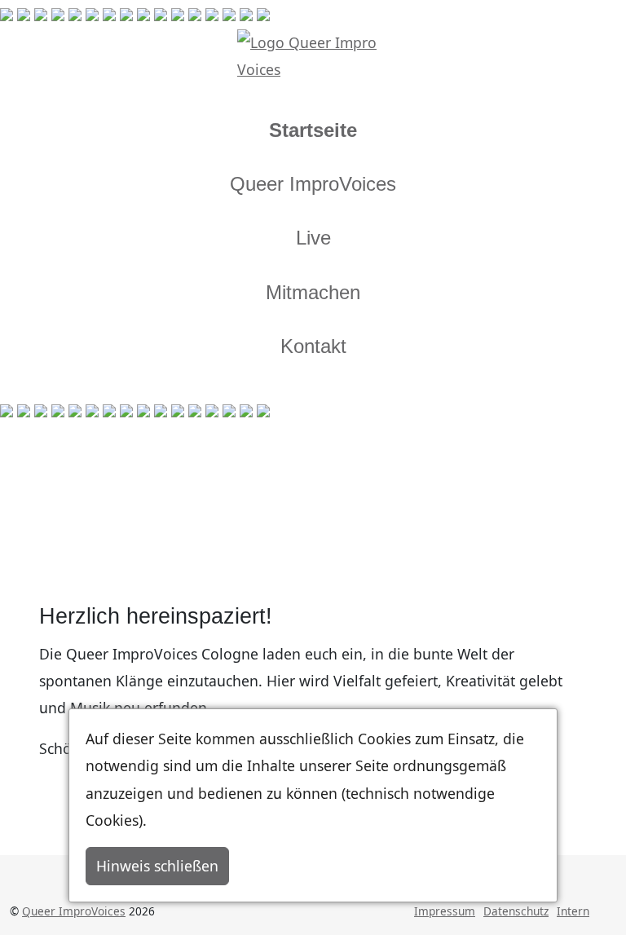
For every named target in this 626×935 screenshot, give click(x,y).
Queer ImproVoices (313, 184)
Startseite (313, 130)
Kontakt (313, 346)
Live (313, 238)
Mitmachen (313, 292)
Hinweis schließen (157, 865)
